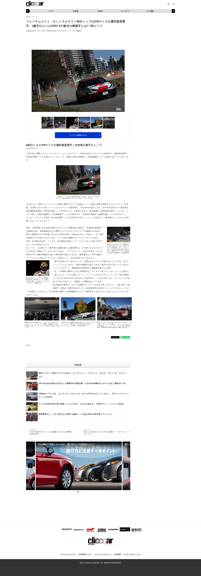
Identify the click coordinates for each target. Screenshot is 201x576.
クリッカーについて (68, 554)
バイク (50, 11)
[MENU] (173, 4)
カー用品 (150, 11)
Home (100, 11)
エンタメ (35, 17)
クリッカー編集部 (75, 30)
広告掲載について (85, 554)
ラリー (28, 345)
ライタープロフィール (131, 554)
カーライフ (125, 11)
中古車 (75, 11)
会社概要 (117, 554)
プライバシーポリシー (103, 554)
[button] (173, 11)
